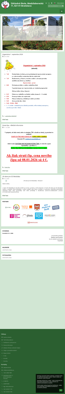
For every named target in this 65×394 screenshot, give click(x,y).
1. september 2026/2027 (10, 116)
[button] (51, 3)
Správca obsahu (7, 337)
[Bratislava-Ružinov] (37, 207)
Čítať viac (32, 37)
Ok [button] (60, 390)
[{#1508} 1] (8, 207)
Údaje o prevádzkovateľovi (10, 350)
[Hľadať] (63, 6)
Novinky (5, 361)
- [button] (49, 3)
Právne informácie (8, 345)
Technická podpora (8, 340)
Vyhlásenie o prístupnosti (9, 342)
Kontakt (5, 358)
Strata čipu (7, 167)
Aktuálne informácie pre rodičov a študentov (32, 30)
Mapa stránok (6, 353)
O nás (4, 356)
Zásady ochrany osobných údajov (11, 348)
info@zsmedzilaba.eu (8, 370)
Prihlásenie (60, 3)
